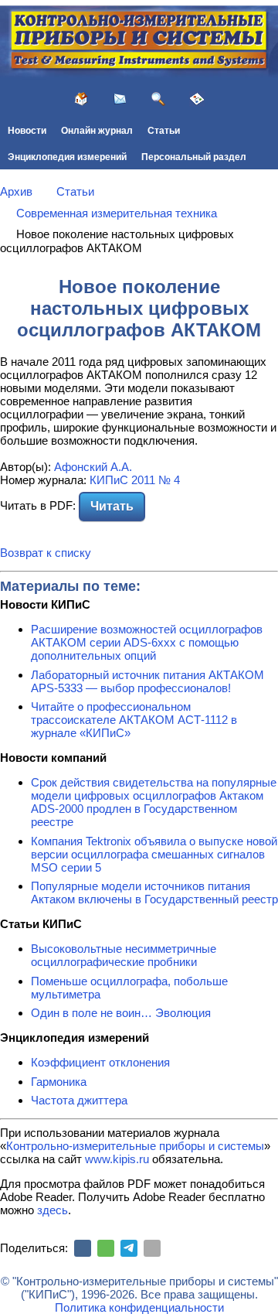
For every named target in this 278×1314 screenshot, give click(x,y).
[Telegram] (128, 1248)
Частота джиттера (79, 1100)
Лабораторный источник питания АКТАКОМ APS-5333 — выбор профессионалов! (147, 681)
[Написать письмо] (119, 99)
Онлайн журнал (97, 130)
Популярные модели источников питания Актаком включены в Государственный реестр (154, 892)
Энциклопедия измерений (67, 157)
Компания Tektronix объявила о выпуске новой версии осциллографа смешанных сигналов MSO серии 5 (154, 854)
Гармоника (58, 1081)
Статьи (163, 130)
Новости (27, 130)
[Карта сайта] (197, 99)
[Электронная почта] (152, 1248)
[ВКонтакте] (82, 1248)
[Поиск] (158, 99)
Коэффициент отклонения (100, 1062)
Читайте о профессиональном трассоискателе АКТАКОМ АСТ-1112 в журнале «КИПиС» (134, 719)
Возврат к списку (45, 552)
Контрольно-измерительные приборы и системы (135, 1145)
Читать (112, 506)
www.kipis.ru (117, 1159)
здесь (52, 1210)
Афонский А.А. (93, 466)
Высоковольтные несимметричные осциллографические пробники (123, 955)
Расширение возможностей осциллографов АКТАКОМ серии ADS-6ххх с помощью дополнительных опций (147, 642)
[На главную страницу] (81, 99)
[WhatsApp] (105, 1248)
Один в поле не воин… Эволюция (121, 1012)
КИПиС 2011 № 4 (135, 479)
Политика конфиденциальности (139, 1307)
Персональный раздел (193, 157)
